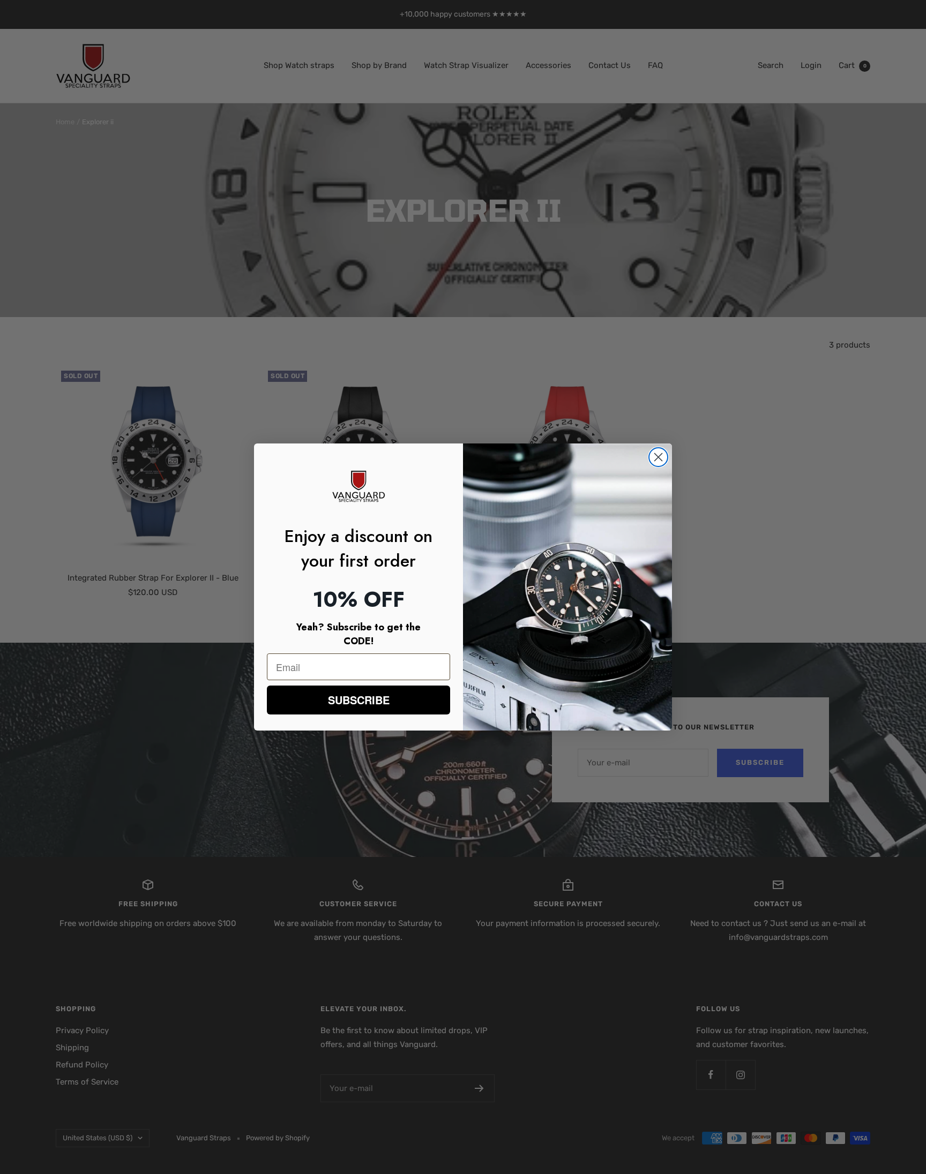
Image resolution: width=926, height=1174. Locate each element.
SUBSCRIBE (359, 700)
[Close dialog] (658, 457)
